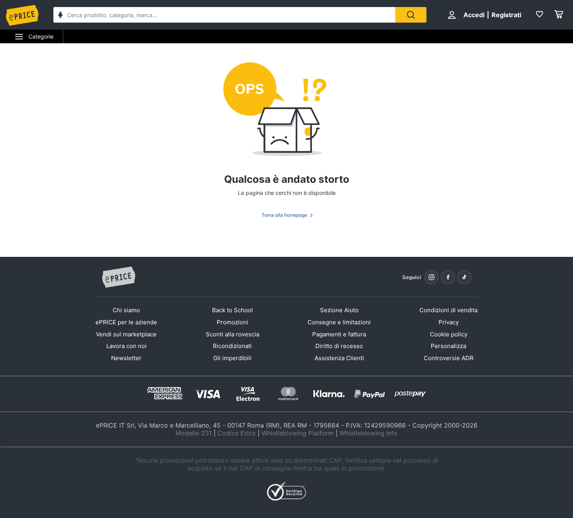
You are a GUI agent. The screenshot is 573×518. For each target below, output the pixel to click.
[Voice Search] (60, 16)
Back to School (232, 310)
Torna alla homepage (284, 215)
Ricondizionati (232, 346)
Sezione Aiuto (339, 310)
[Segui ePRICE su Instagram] (431, 277)
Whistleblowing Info (369, 433)
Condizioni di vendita (448, 310)
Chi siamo (126, 310)
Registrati (506, 15)
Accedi (474, 15)
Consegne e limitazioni (339, 322)
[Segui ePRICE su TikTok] (464, 277)
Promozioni (232, 322)
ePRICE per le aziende (126, 322)
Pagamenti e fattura (339, 334)
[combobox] (224, 15)
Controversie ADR (449, 358)
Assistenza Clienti (339, 358)
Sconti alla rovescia (232, 334)
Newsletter (126, 358)
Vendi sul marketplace (126, 334)
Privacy (449, 322)
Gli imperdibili (232, 358)
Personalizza (448, 346)
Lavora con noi (126, 346)
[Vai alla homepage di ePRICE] (118, 277)
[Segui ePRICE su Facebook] (448, 277)
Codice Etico (237, 433)
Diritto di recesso (339, 346)
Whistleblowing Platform (298, 433)
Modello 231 (193, 433)
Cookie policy (448, 334)
